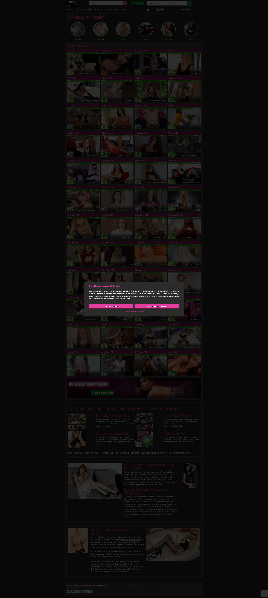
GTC (132, 311)
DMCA (141, 311)
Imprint (127, 311)
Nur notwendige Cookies (156, 306)
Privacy (136, 311)
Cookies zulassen (111, 306)
